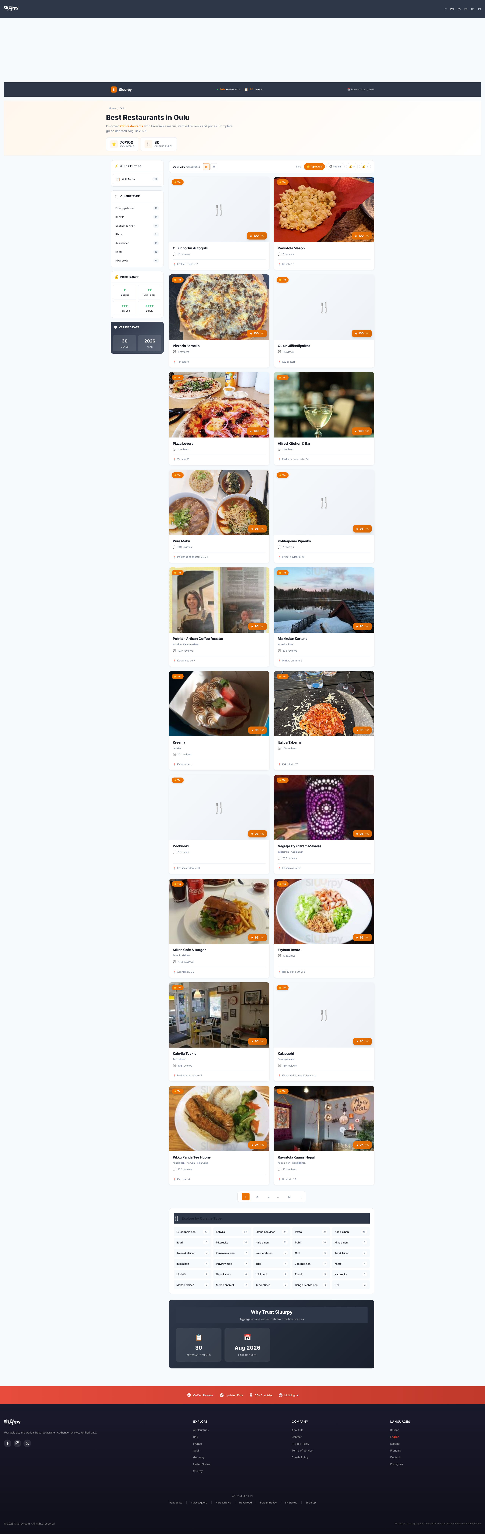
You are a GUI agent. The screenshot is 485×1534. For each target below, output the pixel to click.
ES (459, 9)
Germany (198, 1457)
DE (472, 9)
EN (452, 9)
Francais (395, 1450)
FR (465, 9)
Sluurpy (198, 1471)
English (394, 1436)
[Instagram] (17, 1443)
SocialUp (311, 1502)
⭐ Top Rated (314, 166)
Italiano (394, 1430)
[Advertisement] (242, 48)
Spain (196, 1450)
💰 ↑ (352, 166)
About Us (297, 1430)
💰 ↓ (365, 166)
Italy (196, 1436)
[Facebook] (7, 1443)
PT (479, 9)
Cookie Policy (300, 1457)
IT (445, 9)
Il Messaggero (199, 1502)
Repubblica (175, 1502)
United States (201, 1464)
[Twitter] (27, 1443)
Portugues (396, 1464)
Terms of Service (302, 1450)
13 (289, 1196)
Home (112, 108)
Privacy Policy (300, 1443)
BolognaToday (268, 1502)
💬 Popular (335, 166)
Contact (297, 1436)
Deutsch (395, 1457)
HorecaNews (223, 1502)
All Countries (201, 1430)
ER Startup (291, 1502)
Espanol (395, 1443)
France (197, 1443)
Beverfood (245, 1502)
